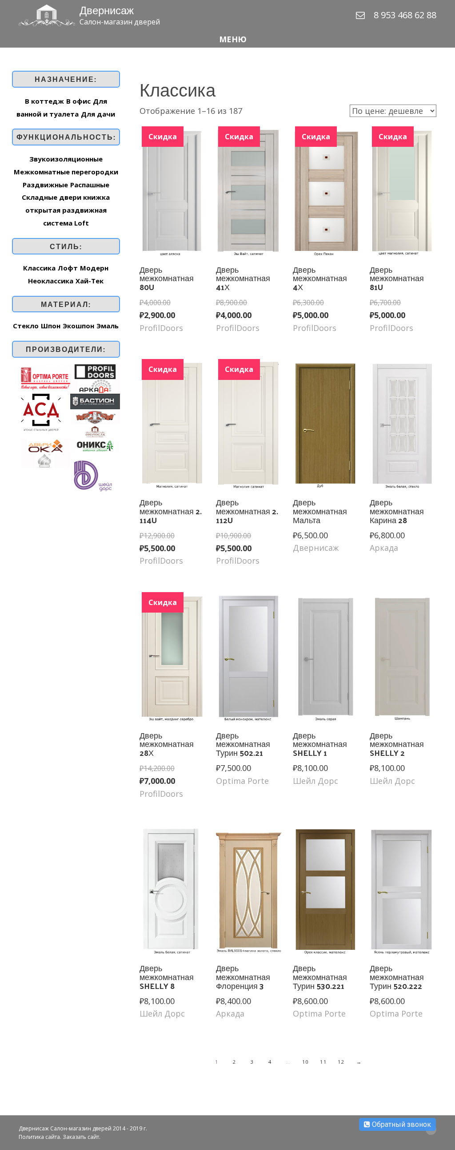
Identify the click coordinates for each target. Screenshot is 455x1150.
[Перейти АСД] (41, 411)
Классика (39, 267)
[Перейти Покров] (45, 459)
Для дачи (98, 113)
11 (323, 1061)
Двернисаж (316, 547)
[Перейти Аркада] (95, 385)
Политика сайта (39, 1137)
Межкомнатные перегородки (66, 171)
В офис (78, 101)
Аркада (384, 547)
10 (305, 1061)
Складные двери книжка (66, 197)
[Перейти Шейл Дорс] (92, 474)
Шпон (50, 325)
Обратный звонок (400, 1124)
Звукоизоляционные (66, 158)
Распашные (89, 184)
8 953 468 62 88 (405, 15)
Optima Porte (242, 780)
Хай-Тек (90, 280)
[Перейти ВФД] (95, 415)
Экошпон (78, 325)
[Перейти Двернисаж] (95, 430)
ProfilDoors (161, 328)
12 (341, 1061)
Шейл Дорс (315, 780)
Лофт (68, 267)
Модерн (94, 267)
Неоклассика (50, 280)
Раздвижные (45, 184)
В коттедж (44, 101)
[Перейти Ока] (45, 445)
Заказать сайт (81, 1137)
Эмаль (107, 325)
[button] (227, 39)
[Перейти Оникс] (95, 445)
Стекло (26, 325)
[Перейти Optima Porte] (45, 376)
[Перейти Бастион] (95, 400)
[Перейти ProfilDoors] (95, 370)
